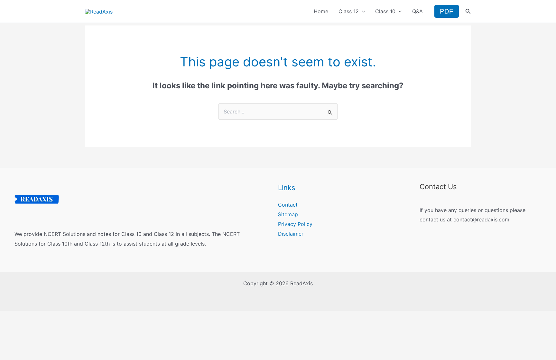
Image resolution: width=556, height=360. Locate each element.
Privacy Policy (295, 224)
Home (321, 11)
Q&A (417, 11)
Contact (288, 204)
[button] (362, 11)
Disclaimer (290, 233)
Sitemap (288, 214)
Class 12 (348, 11)
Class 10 (385, 11)
